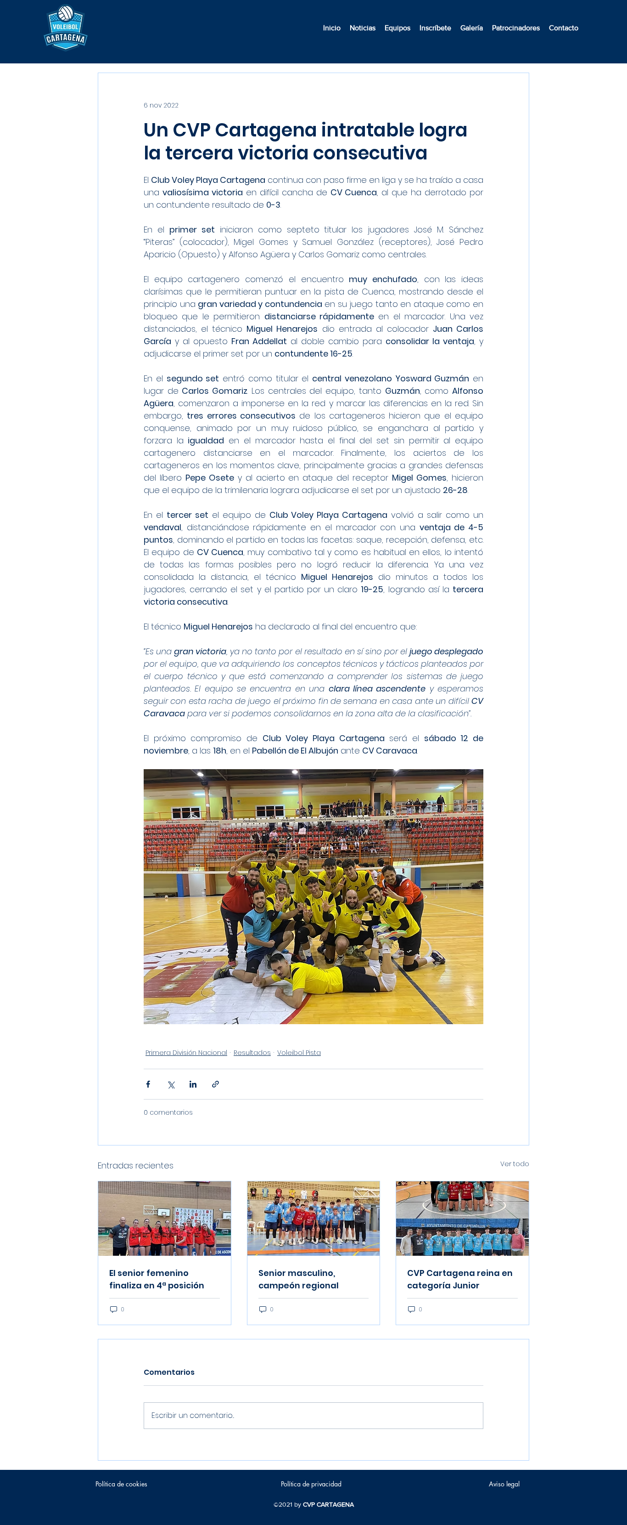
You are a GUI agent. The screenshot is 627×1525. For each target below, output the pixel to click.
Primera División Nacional (186, 1052)
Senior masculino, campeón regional (298, 1279)
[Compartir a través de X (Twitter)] (170, 1084)
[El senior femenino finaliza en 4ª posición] (164, 1218)
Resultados (252, 1052)
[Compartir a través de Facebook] (148, 1084)
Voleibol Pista (299, 1052)
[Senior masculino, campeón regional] (313, 1218)
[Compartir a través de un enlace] (215, 1084)
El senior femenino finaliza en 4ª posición (156, 1279)
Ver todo (514, 1163)
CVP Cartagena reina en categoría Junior (460, 1279)
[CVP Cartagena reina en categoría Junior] (462, 1218)
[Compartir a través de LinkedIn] (193, 1084)
